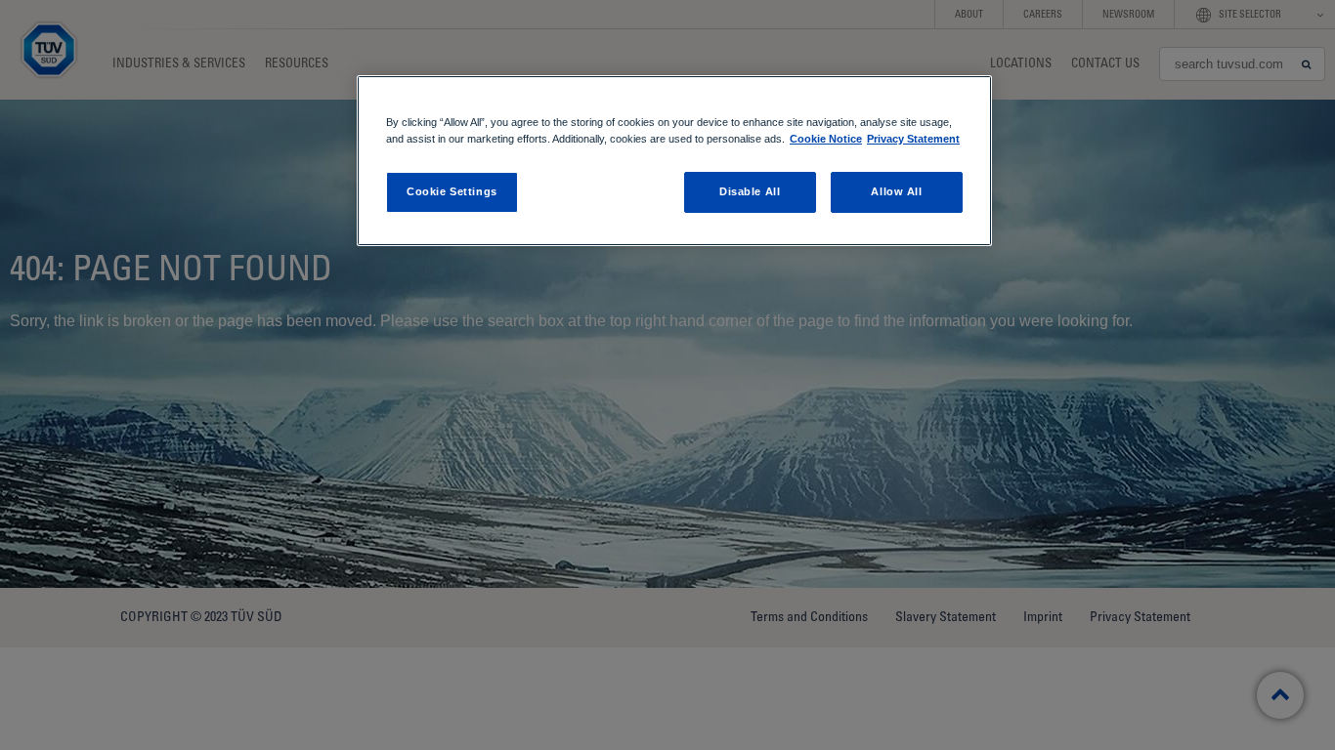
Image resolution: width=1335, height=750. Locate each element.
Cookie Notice (826, 139)
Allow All (896, 191)
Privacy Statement (913, 139)
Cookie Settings (452, 191)
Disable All (749, 191)
